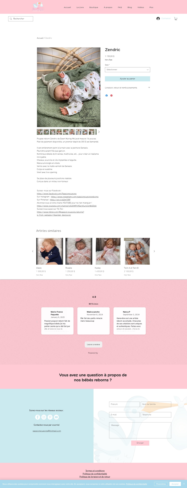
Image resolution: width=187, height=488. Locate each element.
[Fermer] (183, 484)
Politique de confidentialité (136, 484)
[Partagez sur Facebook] (106, 95)
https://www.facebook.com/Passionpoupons (56, 194)
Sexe (107, 65)
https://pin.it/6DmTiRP (60, 200)
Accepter (175, 484)
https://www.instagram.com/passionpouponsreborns (74, 197)
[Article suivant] (154, 251)
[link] (176, 18)
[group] (93, 257)
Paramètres (161, 484)
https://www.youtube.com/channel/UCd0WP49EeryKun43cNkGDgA (67, 206)
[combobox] (127, 69)
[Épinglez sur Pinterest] (111, 95)
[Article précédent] (32, 251)
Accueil (40, 38)
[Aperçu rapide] (49, 251)
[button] (95, 7)
